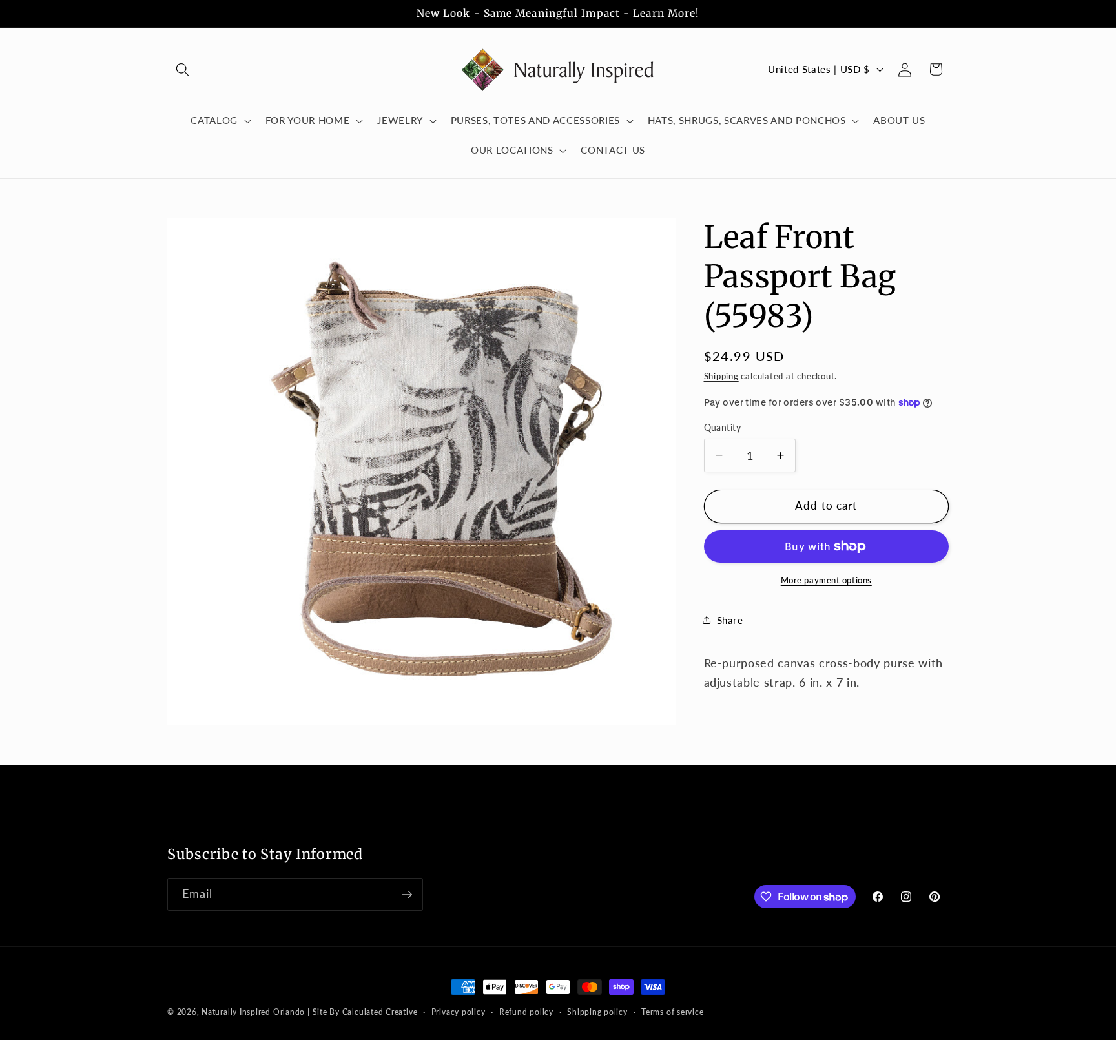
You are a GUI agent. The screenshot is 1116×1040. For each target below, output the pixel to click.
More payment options (826, 580)
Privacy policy (458, 1012)
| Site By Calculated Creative (362, 1012)
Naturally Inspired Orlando (253, 1012)
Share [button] (730, 620)
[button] (182, 69)
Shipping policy (597, 1012)
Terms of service (672, 1012)
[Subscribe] (406, 894)
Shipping (721, 376)
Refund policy (526, 1012)
